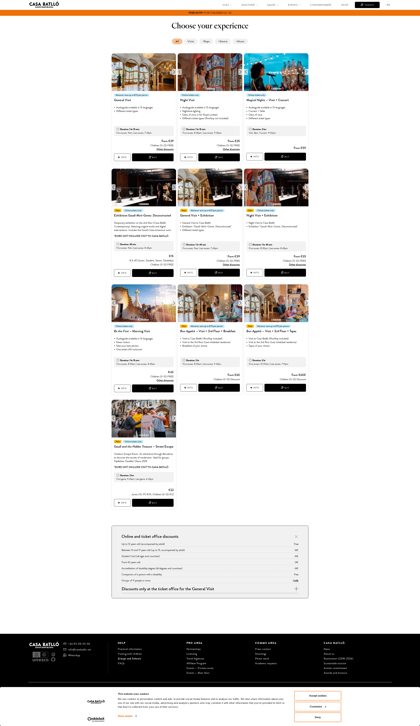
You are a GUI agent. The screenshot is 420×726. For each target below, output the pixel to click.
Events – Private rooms (200, 668)
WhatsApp (74, 655)
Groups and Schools (129, 658)
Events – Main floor (198, 672)
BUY (154, 157)
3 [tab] (276, 88)
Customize (316, 706)
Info (189, 157)
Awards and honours (335, 672)
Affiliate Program (196, 663)
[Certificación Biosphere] (53, 659)
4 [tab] (278, 88)
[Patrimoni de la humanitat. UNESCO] (40, 657)
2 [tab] (208, 88)
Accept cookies (318, 695)
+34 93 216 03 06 (79, 643)
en (388, 5)
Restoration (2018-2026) (338, 658)
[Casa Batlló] (44, 6)
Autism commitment (335, 668)
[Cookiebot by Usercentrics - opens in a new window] (96, 719)
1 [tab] (206, 88)
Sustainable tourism (335, 663)
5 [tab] (147, 88)
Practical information (130, 649)
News (327, 649)
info (123, 157)
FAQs (121, 663)
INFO (123, 273)
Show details (125, 716)
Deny (318, 717)
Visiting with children (130, 653)
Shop (344, 5)
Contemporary (321, 5)
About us (329, 653)
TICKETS (369, 5)
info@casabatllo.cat (79, 649)
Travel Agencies (195, 658)
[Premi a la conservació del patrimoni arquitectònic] (53, 654)
